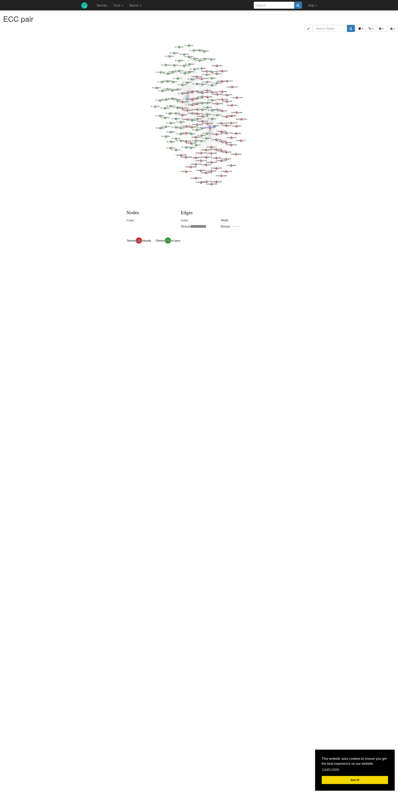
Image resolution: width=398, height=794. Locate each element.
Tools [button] (117, 5)
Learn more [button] (330, 769)
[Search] (298, 5)
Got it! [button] (355, 780)
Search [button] (134, 5)
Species (102, 5)
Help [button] (311, 5)
